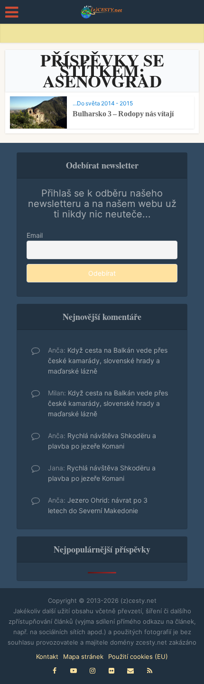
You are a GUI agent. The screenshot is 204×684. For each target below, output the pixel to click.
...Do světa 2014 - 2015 (103, 103)
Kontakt (47, 656)
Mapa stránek (83, 656)
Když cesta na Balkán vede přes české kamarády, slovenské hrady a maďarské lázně (107, 360)
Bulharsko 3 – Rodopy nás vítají (123, 114)
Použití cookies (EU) (138, 656)
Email (35, 235)
